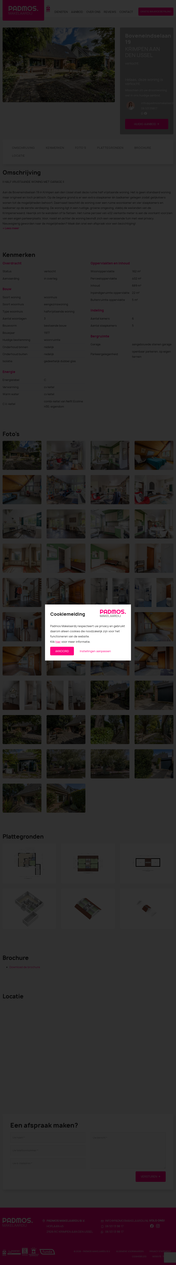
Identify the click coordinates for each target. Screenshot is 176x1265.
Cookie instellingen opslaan (77, 661)
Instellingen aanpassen (95, 651)
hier (58, 641)
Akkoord (62, 651)
